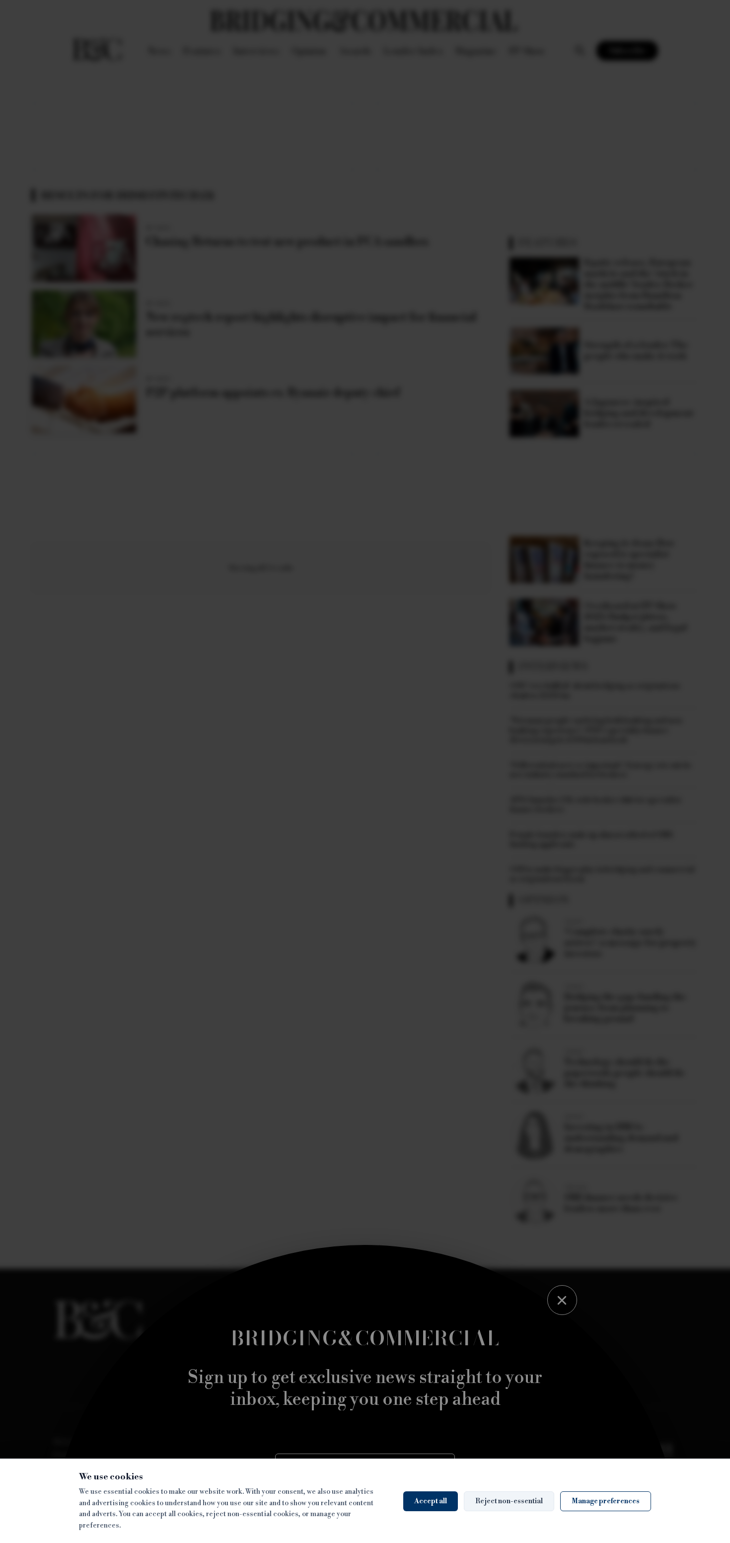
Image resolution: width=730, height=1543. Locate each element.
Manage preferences (606, 1501)
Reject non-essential (509, 1501)
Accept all (430, 1501)
